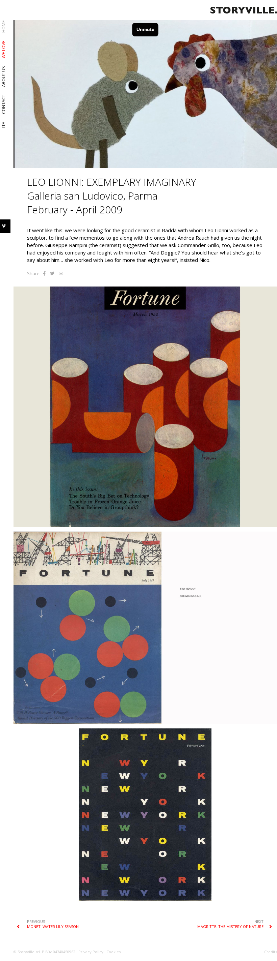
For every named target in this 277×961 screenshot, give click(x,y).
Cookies (113, 951)
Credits (270, 951)
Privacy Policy (90, 951)
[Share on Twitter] (52, 273)
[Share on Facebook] (44, 273)
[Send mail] (61, 273)
